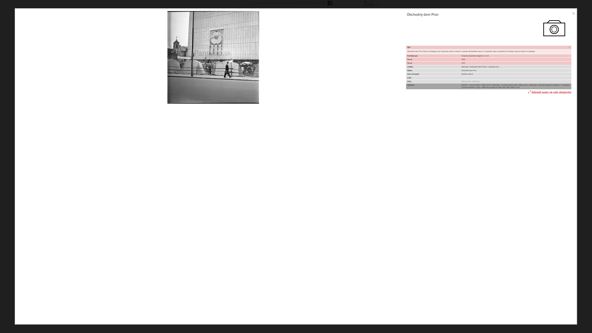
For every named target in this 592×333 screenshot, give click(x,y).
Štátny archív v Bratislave (470, 81)
